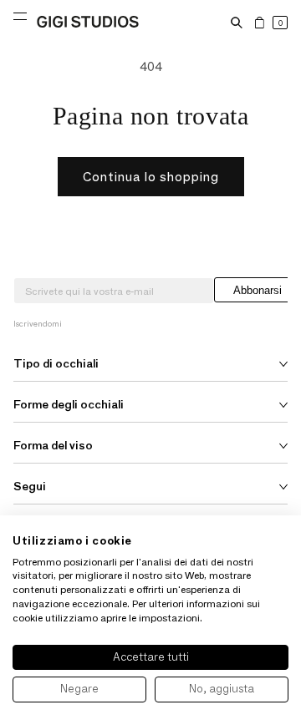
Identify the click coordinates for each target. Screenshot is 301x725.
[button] (236, 22)
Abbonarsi (257, 290)
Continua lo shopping (151, 177)
